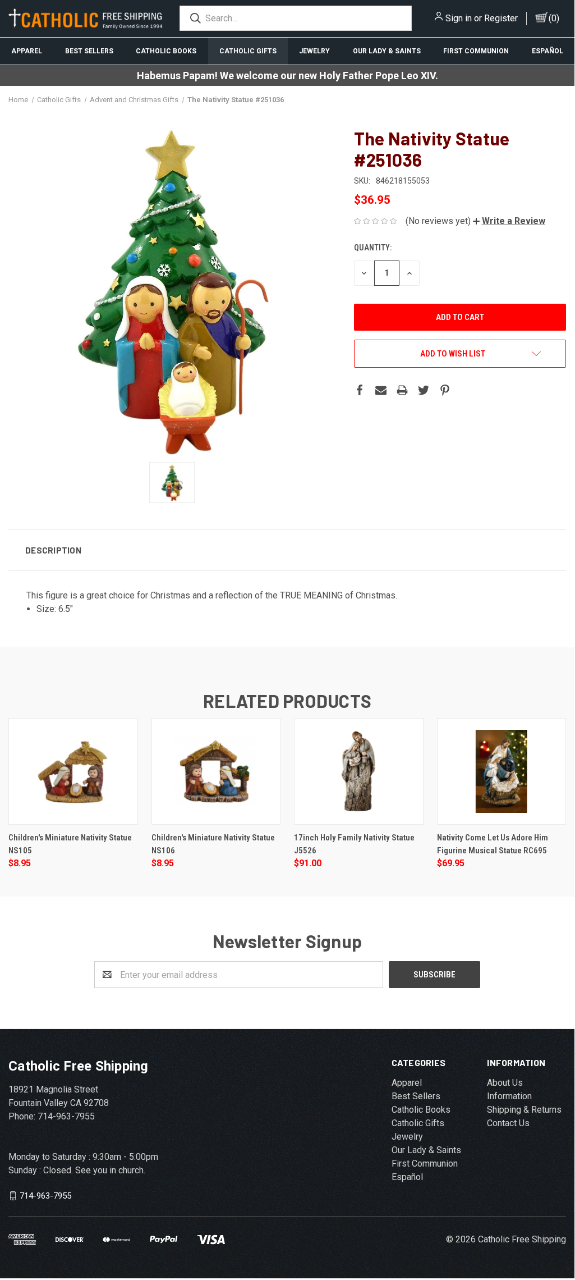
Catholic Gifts (248, 51)
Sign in (458, 18)
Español (547, 51)
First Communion (476, 51)
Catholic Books (166, 51)
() (554, 18)
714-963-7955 (45, 1196)
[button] (509, 221)
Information (509, 1096)
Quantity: (373, 247)
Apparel (26, 51)
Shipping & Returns (524, 1109)
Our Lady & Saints (387, 51)
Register (501, 18)
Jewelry (314, 51)
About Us (505, 1082)
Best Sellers (89, 51)
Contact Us (508, 1123)
